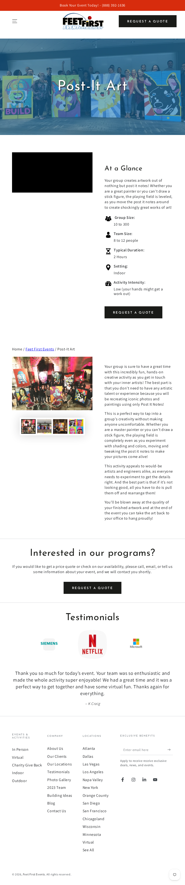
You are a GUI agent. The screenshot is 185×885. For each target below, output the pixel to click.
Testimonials (58, 771)
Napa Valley (93, 779)
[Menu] (14, 21)
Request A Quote (133, 312)
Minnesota (92, 834)
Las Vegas (91, 764)
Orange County (96, 795)
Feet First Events (40, 349)
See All (88, 849)
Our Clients (57, 756)
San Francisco (95, 810)
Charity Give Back (27, 765)
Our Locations (59, 764)
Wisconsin (91, 826)
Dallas (88, 756)
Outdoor (19, 780)
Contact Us (56, 810)
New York (90, 787)
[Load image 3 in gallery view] (60, 426)
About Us (55, 748)
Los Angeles (93, 771)
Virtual (17, 757)
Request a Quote (147, 21)
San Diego (91, 803)
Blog (51, 803)
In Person (20, 749)
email (151, 566)
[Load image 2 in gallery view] (44, 426)
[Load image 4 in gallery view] (76, 426)
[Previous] (17, 644)
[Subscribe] (170, 749)
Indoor (18, 772)
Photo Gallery (59, 779)
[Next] (168, 644)
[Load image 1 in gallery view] (28, 426)
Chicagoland (94, 818)
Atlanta (89, 748)
